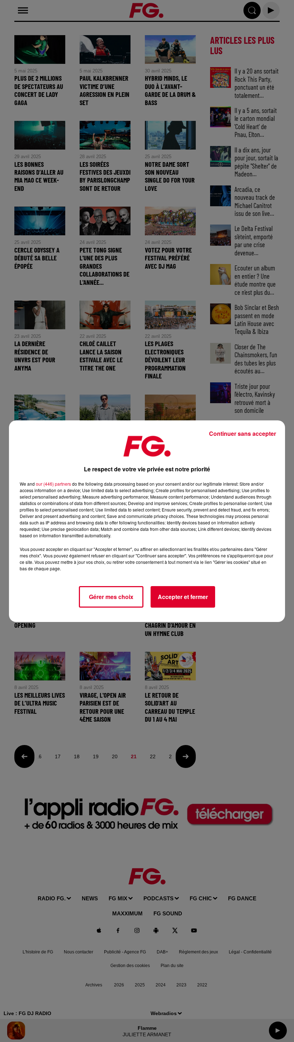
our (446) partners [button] (53, 484)
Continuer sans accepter (242, 433)
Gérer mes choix (111, 597)
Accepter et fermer (183, 597)
